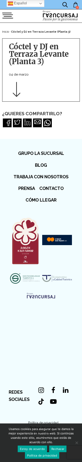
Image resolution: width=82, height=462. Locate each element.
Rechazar (57, 449)
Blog (41, 165)
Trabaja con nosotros (41, 176)
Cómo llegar (41, 200)
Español (20, 3)
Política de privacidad (43, 423)
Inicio (5, 31)
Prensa (26, 188)
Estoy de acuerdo (32, 449)
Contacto (51, 188)
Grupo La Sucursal (41, 153)
